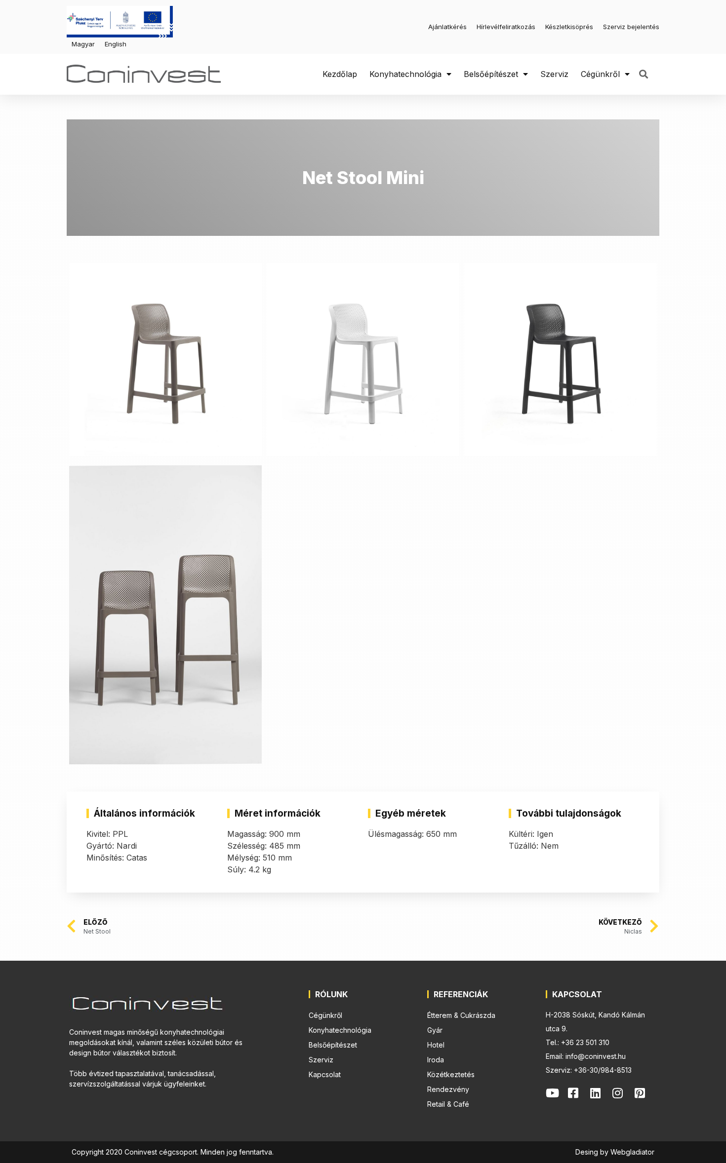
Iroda (435, 1059)
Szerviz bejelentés (631, 27)
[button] (643, 74)
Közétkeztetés (451, 1074)
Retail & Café (448, 1104)
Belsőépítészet (491, 74)
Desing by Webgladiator (614, 1152)
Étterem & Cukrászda (461, 1015)
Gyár (435, 1030)
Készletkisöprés (569, 27)
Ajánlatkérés (447, 27)
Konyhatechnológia (405, 74)
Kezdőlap (340, 74)
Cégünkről (600, 74)
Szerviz (554, 74)
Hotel (435, 1045)
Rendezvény (448, 1089)
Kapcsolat (325, 1074)
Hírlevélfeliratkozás (506, 27)
